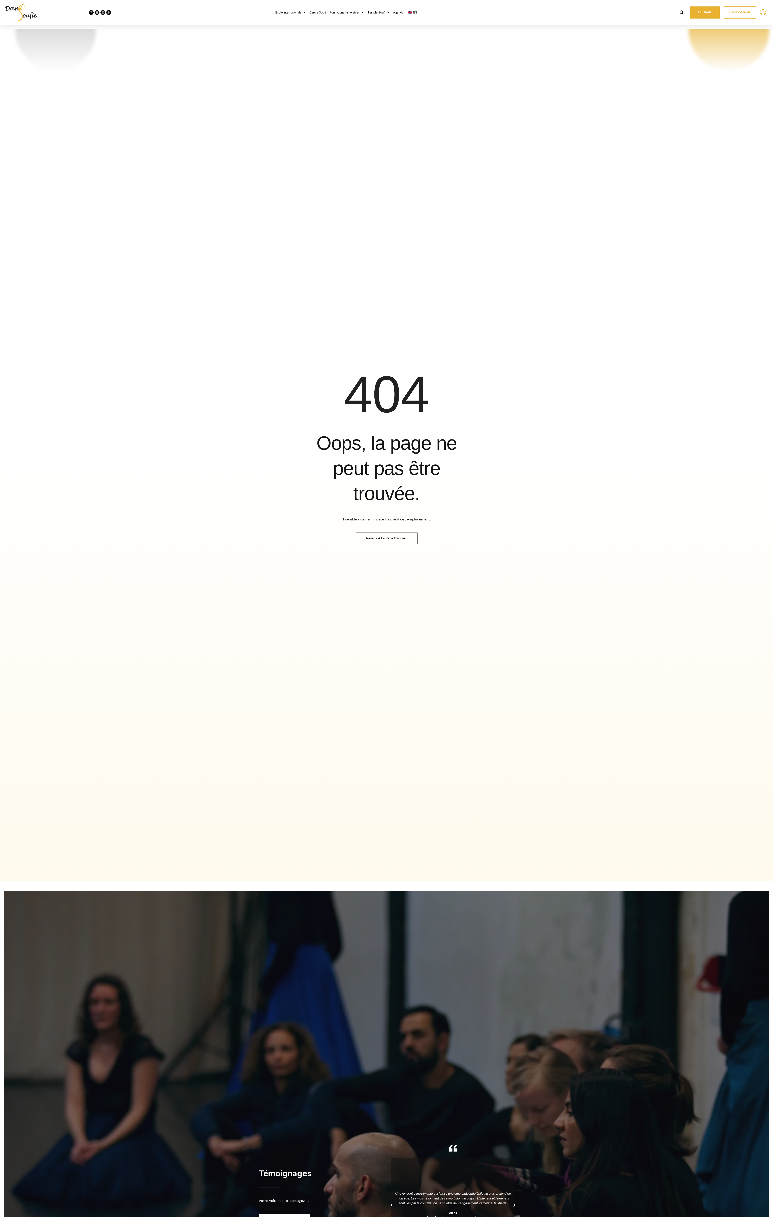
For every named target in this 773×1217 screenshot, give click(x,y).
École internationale (288, 12)
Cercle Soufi (317, 12)
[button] (290, 12)
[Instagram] (102, 12)
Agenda (398, 12)
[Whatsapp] (108, 12)
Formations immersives (345, 12)
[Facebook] (97, 12)
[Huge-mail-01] (91, 12)
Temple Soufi (376, 12)
